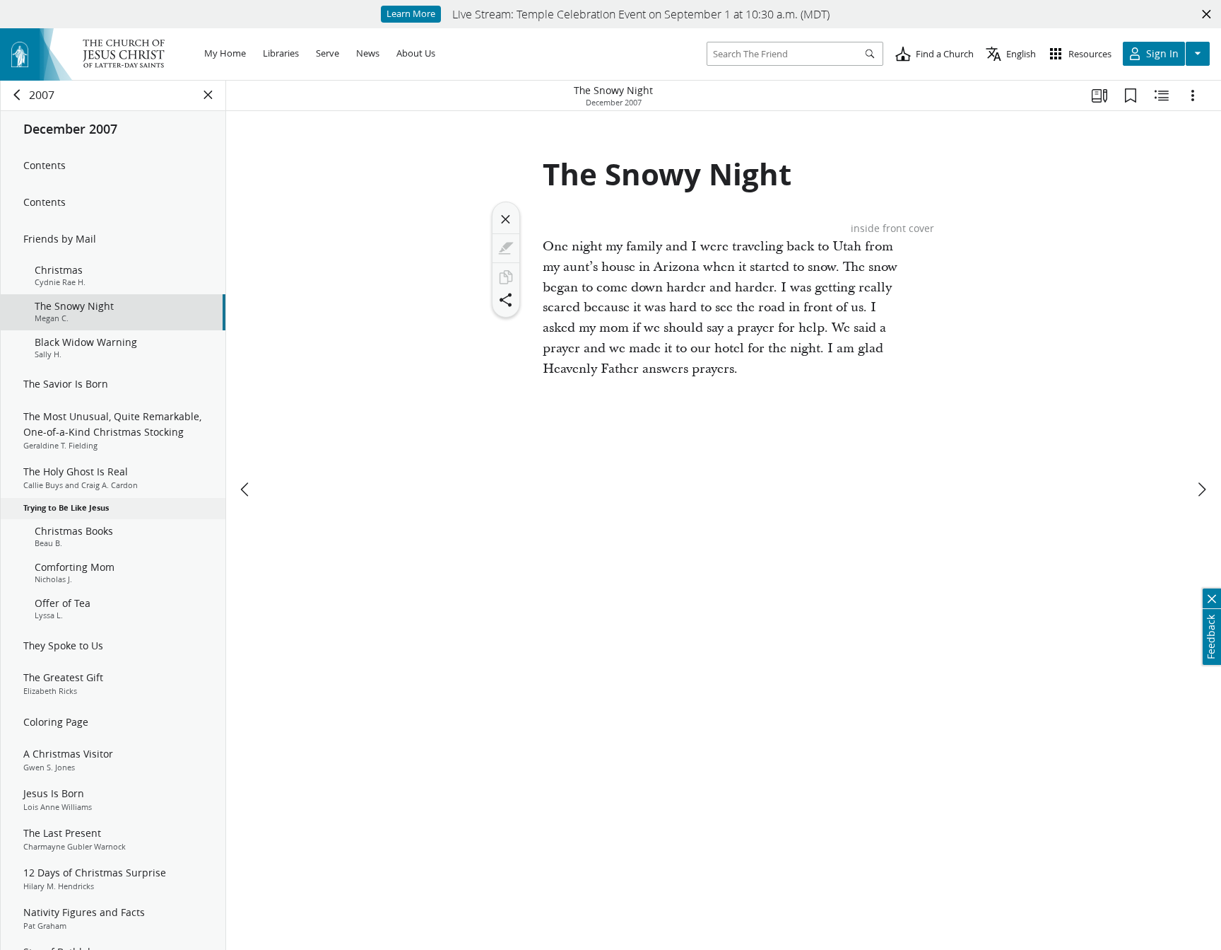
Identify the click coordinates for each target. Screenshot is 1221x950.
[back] (17, 94)
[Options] (1193, 95)
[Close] (506, 219)
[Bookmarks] (1130, 95)
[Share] (506, 300)
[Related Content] (1162, 95)
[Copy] (506, 277)
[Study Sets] (1099, 95)
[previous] (246, 489)
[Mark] (506, 248)
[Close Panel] (208, 94)
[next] (1201, 489)
